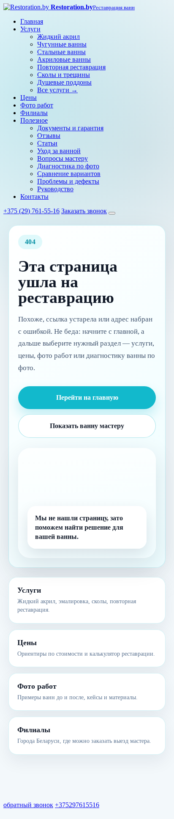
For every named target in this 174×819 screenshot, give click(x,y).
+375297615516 (77, 804)
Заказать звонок (84, 210)
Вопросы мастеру (62, 158)
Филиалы (34, 112)
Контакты (34, 196)
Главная (31, 21)
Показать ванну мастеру (87, 425)
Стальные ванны (61, 51)
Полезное (34, 120)
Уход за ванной (59, 150)
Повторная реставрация (71, 67)
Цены (28, 97)
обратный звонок (28, 804)
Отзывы (48, 135)
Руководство (55, 188)
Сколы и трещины (63, 74)
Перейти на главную (87, 397)
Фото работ (36, 105)
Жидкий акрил (58, 36)
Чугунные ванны (62, 44)
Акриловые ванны (64, 59)
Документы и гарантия (70, 128)
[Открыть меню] (112, 213)
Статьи (47, 143)
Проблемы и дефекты (68, 181)
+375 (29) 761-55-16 (31, 210)
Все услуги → (57, 89)
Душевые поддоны (64, 82)
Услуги (30, 29)
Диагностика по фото (68, 166)
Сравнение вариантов (69, 173)
